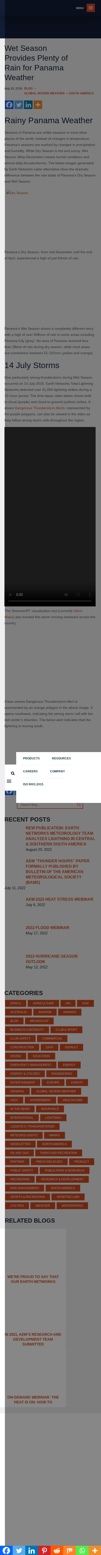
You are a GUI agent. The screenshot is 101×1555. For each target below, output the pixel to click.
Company (57, 771)
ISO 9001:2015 (33, 784)
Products (31, 758)
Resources (61, 758)
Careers (30, 771)
